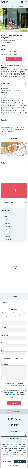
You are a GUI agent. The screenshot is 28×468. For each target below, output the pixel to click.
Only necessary (7, 461)
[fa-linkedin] (19, 419)
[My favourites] (22, 2)
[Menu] (25, 2)
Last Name (3, 327)
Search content (14, 431)
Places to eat (7, 223)
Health (6, 220)
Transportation (7, 226)
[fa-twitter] (12, 419)
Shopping (6, 216)
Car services (7, 236)
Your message (4, 364)
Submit (14, 403)
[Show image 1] (14, 20)
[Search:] (25, 435)
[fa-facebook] (8, 419)
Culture (6, 230)
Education (6, 213)
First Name (3, 320)
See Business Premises (14, 58)
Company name (4, 335)
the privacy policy (12, 394)
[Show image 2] (14, 190)
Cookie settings (14, 465)
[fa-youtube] (16, 419)
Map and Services (7, 202)
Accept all (20, 461)
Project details (6, 83)
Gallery (3, 163)
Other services (7, 239)
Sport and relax (8, 233)
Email (2, 350)
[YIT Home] (4, 2)
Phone (2, 343)
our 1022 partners (11, 444)
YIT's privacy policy (13, 383)
